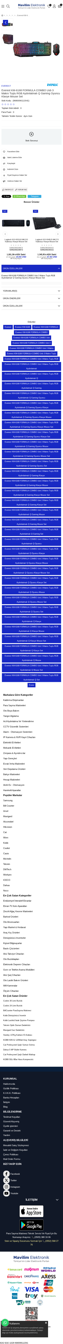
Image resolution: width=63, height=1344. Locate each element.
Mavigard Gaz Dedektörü (13, 1030)
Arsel (5, 811)
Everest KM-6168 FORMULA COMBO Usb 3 (31, 343)
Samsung (7, 800)
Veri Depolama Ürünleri (14, 769)
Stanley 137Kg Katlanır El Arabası (17, 1035)
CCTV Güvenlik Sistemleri (15, 726)
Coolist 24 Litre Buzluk (12, 1006)
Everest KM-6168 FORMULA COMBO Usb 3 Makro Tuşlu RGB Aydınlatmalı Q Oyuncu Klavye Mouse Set (31, 570)
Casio (6, 853)
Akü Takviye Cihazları (13, 954)
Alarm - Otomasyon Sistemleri (17, 732)
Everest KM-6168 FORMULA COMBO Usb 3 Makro (31, 348)
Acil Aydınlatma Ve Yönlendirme (18, 721)
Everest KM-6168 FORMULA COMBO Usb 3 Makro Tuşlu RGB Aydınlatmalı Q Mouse (31, 658)
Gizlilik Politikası (11, 1088)
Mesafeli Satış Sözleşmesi (16, 1145)
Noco (5, 890)
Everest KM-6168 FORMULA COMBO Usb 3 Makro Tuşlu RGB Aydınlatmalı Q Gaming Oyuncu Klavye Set (31, 434)
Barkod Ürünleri (10, 916)
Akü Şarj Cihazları (12, 975)
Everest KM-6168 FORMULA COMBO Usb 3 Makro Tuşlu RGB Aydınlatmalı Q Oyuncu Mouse (31, 590)
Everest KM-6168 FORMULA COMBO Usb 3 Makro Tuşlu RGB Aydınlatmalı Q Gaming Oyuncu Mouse (31, 444)
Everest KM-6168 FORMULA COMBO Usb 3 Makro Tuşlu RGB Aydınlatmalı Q (31, 376)
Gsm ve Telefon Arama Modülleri (18, 969)
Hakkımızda (9, 1084)
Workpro (7, 874)
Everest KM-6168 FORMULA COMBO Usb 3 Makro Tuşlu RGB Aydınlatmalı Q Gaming (31, 385)
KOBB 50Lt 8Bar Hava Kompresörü (18, 1059)
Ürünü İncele (19, 232)
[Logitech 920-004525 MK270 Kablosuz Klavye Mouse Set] (47, 223)
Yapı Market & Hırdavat (14, 927)
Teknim (6, 864)
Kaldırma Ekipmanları (13, 700)
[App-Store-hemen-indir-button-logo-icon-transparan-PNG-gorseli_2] (31, 1211)
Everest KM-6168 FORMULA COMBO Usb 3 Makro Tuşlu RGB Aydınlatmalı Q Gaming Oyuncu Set (31, 463)
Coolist (6, 848)
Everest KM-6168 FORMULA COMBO (31, 332)
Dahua (6, 885)
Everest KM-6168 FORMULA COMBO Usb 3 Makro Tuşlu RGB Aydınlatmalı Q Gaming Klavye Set (31, 502)
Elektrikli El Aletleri (12, 742)
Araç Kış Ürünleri (11, 932)
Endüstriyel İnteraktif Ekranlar (17, 900)
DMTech (7, 869)
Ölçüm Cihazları (11, 991)
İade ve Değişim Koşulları (15, 1150)
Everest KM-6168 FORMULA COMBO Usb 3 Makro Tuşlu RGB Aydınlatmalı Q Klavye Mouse (31, 629)
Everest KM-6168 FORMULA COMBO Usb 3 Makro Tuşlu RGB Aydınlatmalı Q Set (31, 677)
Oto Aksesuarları (11, 922)
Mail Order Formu (11, 1159)
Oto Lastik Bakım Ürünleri (15, 980)
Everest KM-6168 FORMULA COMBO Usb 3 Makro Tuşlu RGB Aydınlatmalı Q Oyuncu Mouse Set (31, 599)
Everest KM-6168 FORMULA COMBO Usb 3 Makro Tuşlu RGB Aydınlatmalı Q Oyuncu (31, 541)
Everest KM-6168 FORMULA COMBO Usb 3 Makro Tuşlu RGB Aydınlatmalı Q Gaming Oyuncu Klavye (31, 405)
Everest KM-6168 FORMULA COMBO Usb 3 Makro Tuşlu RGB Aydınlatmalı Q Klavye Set (31, 648)
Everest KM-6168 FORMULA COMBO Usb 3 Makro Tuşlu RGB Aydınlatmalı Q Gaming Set (31, 531)
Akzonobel (8, 821)
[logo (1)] (31, 1259)
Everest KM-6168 (22, 327)
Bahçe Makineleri (11, 774)
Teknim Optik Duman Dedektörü (16, 1025)
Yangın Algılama (11, 716)
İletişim (6, 1102)
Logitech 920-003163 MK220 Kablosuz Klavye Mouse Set (16, 241)
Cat (5, 832)
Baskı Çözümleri (11, 948)
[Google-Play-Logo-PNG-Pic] (31, 1225)
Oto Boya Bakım (11, 710)
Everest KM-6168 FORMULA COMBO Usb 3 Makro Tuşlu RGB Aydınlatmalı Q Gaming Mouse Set (31, 522)
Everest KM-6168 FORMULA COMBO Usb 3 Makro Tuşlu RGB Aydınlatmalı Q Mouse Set (31, 667)
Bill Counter (8, 805)
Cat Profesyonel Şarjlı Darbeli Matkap (19, 1054)
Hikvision (7, 827)
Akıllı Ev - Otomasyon (13, 785)
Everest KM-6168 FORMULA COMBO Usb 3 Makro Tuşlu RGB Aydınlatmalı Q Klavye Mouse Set (31, 638)
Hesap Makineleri (11, 779)
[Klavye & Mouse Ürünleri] (12, 15)
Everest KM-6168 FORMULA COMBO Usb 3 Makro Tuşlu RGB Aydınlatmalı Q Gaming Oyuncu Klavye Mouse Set (31, 424)
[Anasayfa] (4, 15)
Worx (5, 837)
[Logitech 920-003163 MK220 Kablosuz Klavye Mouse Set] (16, 223)
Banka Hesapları (11, 1097)
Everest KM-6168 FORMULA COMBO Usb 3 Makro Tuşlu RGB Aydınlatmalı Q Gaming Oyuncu (31, 395)
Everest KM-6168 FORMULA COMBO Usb (31, 338)
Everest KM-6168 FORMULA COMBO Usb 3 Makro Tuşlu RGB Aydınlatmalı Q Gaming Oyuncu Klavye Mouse (31, 415)
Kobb (5, 843)
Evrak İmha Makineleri (14, 763)
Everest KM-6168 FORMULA (46, 327)
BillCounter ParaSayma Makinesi (17, 1010)
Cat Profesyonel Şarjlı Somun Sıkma (19, 1045)
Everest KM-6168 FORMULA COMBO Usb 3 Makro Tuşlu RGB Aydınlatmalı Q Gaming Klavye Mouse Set (31, 492)
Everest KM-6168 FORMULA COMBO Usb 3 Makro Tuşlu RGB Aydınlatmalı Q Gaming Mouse (31, 512)
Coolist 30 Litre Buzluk (12, 1001)
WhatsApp (20, 196)
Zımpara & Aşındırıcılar (14, 753)
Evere (31, 685)
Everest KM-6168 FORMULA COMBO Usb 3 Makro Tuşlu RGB (31, 359)
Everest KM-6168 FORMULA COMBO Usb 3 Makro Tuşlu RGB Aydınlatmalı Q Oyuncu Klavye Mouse (31, 561)
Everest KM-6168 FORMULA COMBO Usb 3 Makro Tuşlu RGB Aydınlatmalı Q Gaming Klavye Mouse (31, 483)
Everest (8, 327)
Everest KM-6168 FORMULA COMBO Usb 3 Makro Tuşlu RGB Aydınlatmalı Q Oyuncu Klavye (31, 551)
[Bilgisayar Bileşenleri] (9, 15)
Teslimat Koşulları (11, 1117)
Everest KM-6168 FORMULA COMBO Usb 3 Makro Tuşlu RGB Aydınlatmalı (31, 366)
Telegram (35, 196)
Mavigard (7, 816)
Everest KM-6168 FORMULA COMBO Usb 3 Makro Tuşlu (31, 353)
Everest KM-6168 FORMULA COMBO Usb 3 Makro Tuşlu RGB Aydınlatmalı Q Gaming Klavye (31, 473)
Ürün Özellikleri (12, 268)
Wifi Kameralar (10, 985)
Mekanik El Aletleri (12, 748)
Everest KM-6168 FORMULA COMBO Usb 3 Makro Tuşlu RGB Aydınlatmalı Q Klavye (31, 619)
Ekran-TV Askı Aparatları (15, 906)
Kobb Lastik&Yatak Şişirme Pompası (19, 1020)
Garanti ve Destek (12, 1130)
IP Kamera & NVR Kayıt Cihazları (19, 737)
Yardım (6, 1135)
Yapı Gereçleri (10, 758)
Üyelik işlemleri (10, 1126)
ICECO (6, 880)
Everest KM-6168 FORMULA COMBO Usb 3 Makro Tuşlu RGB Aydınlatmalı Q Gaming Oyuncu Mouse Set (31, 454)
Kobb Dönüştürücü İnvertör (14, 1015)
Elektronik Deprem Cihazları (16, 964)
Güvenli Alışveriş (11, 1121)
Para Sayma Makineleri (14, 705)
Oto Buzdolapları (11, 959)
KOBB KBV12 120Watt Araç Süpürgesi (19, 1040)
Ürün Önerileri (11, 298)
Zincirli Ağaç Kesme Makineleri (18, 911)
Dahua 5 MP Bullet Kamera (14, 1050)
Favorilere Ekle (12, 232)
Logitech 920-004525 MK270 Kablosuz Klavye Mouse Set (47, 241)
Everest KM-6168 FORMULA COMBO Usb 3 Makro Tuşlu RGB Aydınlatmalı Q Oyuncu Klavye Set (31, 580)
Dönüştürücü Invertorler (14, 938)
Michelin (7, 858)
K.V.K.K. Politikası (12, 1093)
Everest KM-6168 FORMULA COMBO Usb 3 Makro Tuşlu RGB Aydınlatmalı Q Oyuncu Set (31, 609)
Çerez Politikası (10, 1154)
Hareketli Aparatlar (12, 790)
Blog (5, 1106)
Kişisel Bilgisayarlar (12, 943)
